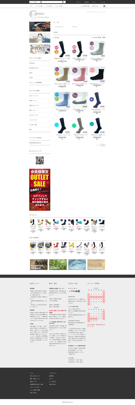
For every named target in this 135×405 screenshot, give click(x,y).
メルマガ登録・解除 (85, 6)
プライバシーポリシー (35, 387)
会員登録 (87, 2)
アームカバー (74, 26)
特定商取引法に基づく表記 (36, 384)
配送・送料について (35, 378)
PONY (58, 22)
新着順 (103, 37)
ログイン (94, 2)
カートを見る (52, 381)
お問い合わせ (95, 6)
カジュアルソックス (59, 26)
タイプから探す (49, 6)
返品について (33, 381)
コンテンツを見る (59, 6)
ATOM (34, 392)
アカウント (78, 2)
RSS (31, 392)
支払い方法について (35, 376)
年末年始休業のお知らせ (35, 142)
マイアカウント (53, 373)
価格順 (99, 37)
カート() (102, 2)
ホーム (31, 6)
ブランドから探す (39, 6)
